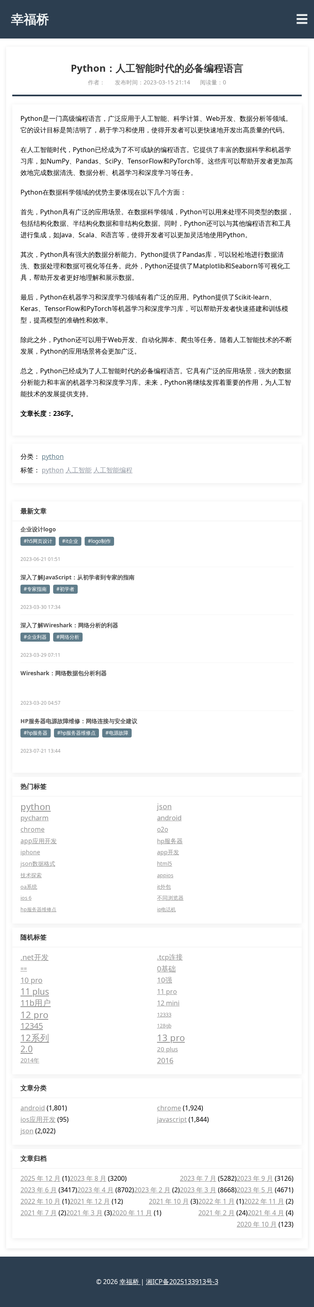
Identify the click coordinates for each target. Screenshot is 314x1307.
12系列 (34, 1037)
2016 (165, 1060)
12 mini (168, 1002)
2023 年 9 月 (255, 1178)
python (53, 456)
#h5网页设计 (38, 541)
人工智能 (78, 469)
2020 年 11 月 (132, 1212)
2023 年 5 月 (255, 1189)
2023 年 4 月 (95, 1189)
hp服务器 (170, 841)
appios (165, 875)
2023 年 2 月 (152, 1189)
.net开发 (34, 957)
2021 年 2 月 (216, 1212)
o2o (162, 829)
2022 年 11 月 (264, 1201)
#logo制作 (99, 541)
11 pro (167, 991)
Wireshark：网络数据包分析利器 (63, 673)
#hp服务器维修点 (76, 732)
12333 (164, 1014)
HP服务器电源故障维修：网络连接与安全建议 (78, 721)
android (169, 817)
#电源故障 (116, 732)
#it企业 (70, 541)
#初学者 (65, 588)
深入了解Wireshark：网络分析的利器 (69, 625)
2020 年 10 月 (257, 1224)
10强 (164, 980)
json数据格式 (37, 863)
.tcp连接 (170, 957)
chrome (32, 829)
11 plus (34, 991)
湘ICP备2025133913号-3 (182, 1281)
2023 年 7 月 (198, 1178)
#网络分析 (67, 636)
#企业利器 (35, 636)
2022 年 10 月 (40, 1201)
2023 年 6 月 (38, 1189)
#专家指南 (35, 588)
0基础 (166, 968)
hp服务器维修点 (38, 909)
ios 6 (25, 897)
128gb (164, 1025)
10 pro (31, 980)
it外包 (164, 886)
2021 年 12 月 (90, 1201)
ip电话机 (166, 909)
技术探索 (31, 875)
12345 (31, 1025)
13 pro (171, 1037)
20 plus (167, 1049)
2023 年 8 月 (88, 1178)
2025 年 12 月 (40, 1178)
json (164, 806)
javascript (172, 1119)
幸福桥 (30, 18)
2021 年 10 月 (169, 1201)
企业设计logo (38, 529)
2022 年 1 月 (216, 1201)
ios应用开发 (38, 1119)
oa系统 (28, 886)
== (23, 968)
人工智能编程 (112, 469)
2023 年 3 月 (198, 1189)
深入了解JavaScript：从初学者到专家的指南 (77, 577)
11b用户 (35, 1002)
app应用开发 (38, 840)
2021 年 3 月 (84, 1212)
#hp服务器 (35, 732)
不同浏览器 (170, 897)
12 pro (34, 1014)
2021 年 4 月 (266, 1212)
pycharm (34, 817)
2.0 (26, 1049)
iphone (30, 852)
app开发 (168, 852)
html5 (164, 863)
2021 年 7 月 (38, 1212)
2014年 (29, 1060)
